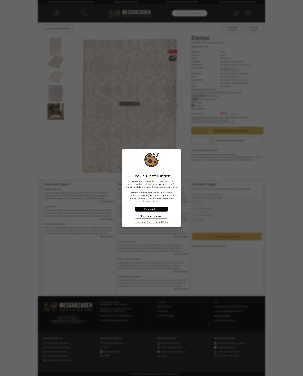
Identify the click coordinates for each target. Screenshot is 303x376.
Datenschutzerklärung (158, 222)
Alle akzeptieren (151, 209)
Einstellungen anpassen (151, 216)
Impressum (139, 222)
